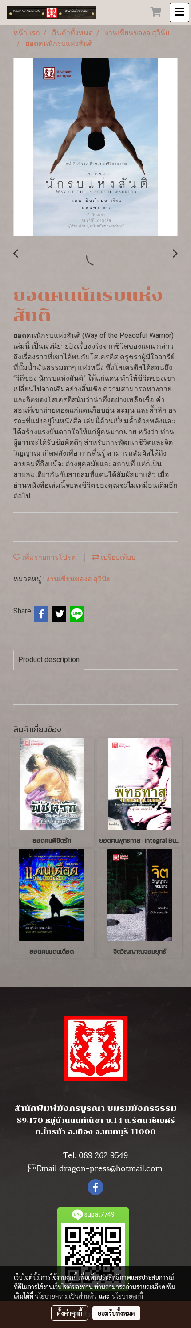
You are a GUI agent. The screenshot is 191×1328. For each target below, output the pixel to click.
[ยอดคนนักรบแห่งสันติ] (95, 147)
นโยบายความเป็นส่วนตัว (65, 1296)
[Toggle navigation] (179, 12)
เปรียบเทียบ (117, 557)
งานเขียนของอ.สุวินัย (78, 579)
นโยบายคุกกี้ (127, 1296)
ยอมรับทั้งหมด (116, 1313)
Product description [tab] (49, 659)
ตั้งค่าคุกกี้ (69, 1313)
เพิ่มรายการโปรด (48, 557)
